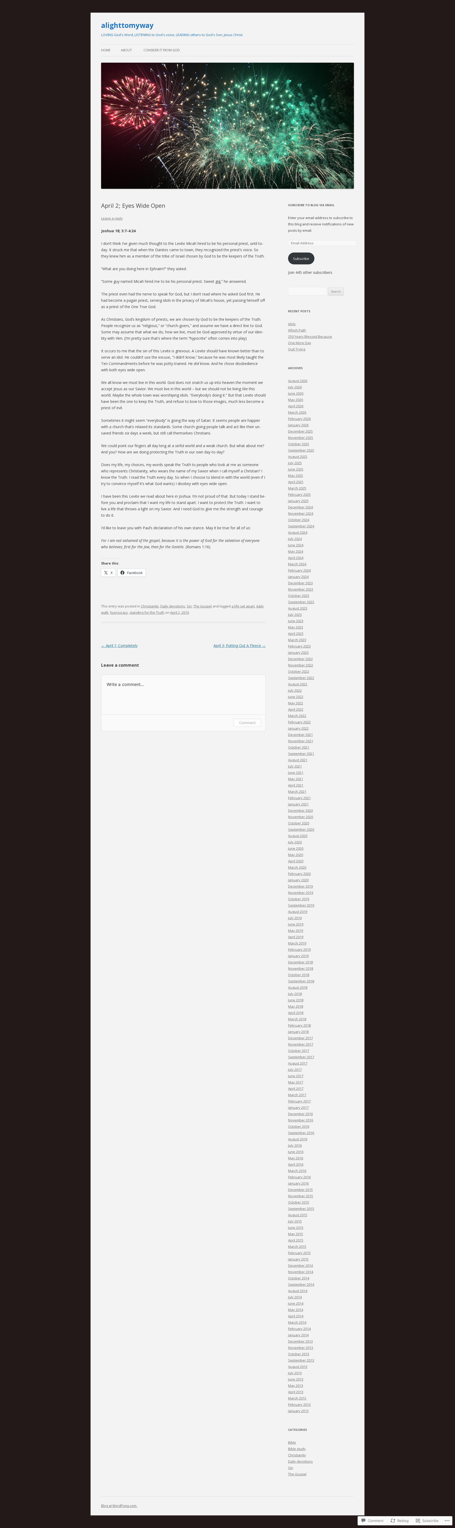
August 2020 (297, 835)
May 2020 (295, 854)
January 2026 (298, 425)
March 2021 (297, 791)
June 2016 (295, 1151)
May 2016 (295, 1158)
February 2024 (299, 570)
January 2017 (298, 1107)
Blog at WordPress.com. (119, 1506)
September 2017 (301, 1057)
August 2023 (297, 608)
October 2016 (298, 1126)
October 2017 (298, 1050)
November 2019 (300, 892)
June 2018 (295, 1000)
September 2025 (301, 450)
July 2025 (295, 463)
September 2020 (301, 829)
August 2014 (297, 1290)
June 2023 (295, 621)
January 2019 (298, 955)
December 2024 (300, 507)
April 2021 (295, 785)
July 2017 (295, 1069)
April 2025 (295, 481)
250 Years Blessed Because (310, 336)
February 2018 (299, 1025)
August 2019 (297, 911)
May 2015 (295, 1234)
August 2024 (297, 532)
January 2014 (298, 1335)
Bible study (297, 1448)
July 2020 (295, 842)
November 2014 (300, 1271)
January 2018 (298, 1031)
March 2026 (297, 412)
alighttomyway (127, 25)
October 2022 (298, 671)
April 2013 (295, 1391)
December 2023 (300, 583)
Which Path (297, 330)
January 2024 (298, 576)
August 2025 (297, 456)
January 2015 (298, 1259)
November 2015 (300, 1196)
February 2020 (299, 873)
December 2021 (300, 734)
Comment (247, 722)
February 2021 (299, 797)
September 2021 (301, 753)
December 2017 (300, 1038)
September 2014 (301, 1284)
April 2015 (295, 1240)
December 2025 (300, 431)
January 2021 (298, 804)
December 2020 (300, 810)
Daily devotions (172, 606)
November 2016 (300, 1120)
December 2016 (300, 1113)
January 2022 (298, 728)
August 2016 (297, 1139)
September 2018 (301, 981)
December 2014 (300, 1265)
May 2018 (295, 1006)
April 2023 (295, 633)
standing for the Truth (147, 612)
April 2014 (295, 1316)
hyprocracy (119, 612)
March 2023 (297, 639)
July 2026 (295, 387)
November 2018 (300, 968)
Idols (292, 324)
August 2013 (297, 1366)
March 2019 (297, 943)
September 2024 (301, 526)
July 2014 (295, 1297)
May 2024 (295, 551)
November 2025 (300, 437)
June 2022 (295, 696)
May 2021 (295, 779)
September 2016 (301, 1132)
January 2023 (298, 652)
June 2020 (295, 848)
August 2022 (297, 684)
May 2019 (295, 930)
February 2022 (299, 722)
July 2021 (295, 766)
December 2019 (300, 886)
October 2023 (298, 595)
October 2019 (298, 899)
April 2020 (295, 861)
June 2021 (295, 772)
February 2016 (299, 1177)
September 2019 (301, 905)
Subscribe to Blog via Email (311, 205)
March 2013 (297, 1398)
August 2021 (297, 760)
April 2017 (295, 1088)
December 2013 (300, 1341)
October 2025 (298, 444)
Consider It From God (162, 50)
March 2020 (297, 867)
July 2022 (295, 690)
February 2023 (299, 646)
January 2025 (298, 500)
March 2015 (297, 1246)
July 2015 (295, 1221)
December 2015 (300, 1189)
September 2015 (301, 1208)
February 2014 (299, 1328)
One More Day (299, 342)
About (126, 50)
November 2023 (300, 589)
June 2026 (295, 393)
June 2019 (295, 924)
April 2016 (295, 1164)
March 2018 (297, 1019)
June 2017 (295, 1076)
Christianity (150, 606)
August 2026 (297, 380)
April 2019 (295, 936)
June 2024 (295, 545)
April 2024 (295, 557)
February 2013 (299, 1404)
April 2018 (295, 1012)
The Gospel (202, 606)
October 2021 (298, 747)
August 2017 (297, 1063)
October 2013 (298, 1354)
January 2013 (298, 1410)
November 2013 (300, 1347)
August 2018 (297, 987)
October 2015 (298, 1202)
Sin (189, 606)
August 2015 (297, 1215)
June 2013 (295, 1379)
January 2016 (298, 1183)
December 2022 (300, 658)
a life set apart (243, 606)
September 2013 (301, 1360)
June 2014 (295, 1303)
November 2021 (300, 741)
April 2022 (295, 709)
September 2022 (301, 677)
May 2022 (295, 703)
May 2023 (295, 627)
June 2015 (295, 1227)
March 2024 (297, 564)
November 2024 (300, 513)
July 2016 (295, 1145)
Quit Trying (296, 349)
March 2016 (297, 1170)
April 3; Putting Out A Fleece (240, 645)
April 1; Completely (119, 645)
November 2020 (300, 816)
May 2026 (295, 399)
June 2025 (295, 469)
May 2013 (295, 1385)
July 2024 (295, 538)
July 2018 (295, 993)
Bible (292, 1442)
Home (105, 50)
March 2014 (297, 1322)
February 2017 (299, 1101)
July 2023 (295, 614)
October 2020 (298, 823)
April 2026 (295, 406)
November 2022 (300, 665)
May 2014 (295, 1309)
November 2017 (300, 1044)
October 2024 (298, 519)
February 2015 (299, 1252)
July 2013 (295, 1373)
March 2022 (297, 715)
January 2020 (298, 880)
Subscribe (301, 258)
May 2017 (295, 1082)
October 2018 (298, 974)
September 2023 (301, 602)
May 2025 (295, 475)
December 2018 (300, 962)
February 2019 (299, 949)
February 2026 (299, 418)
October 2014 (298, 1278)
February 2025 (299, 494)
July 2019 (295, 918)
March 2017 (297, 1094)
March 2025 (297, 488)
